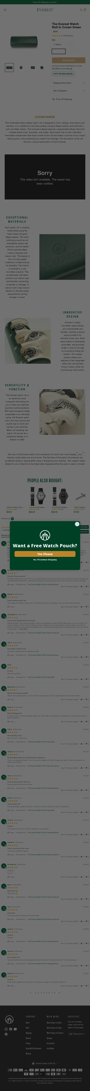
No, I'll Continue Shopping (45, 560)
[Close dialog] (77, 524)
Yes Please (45, 554)
